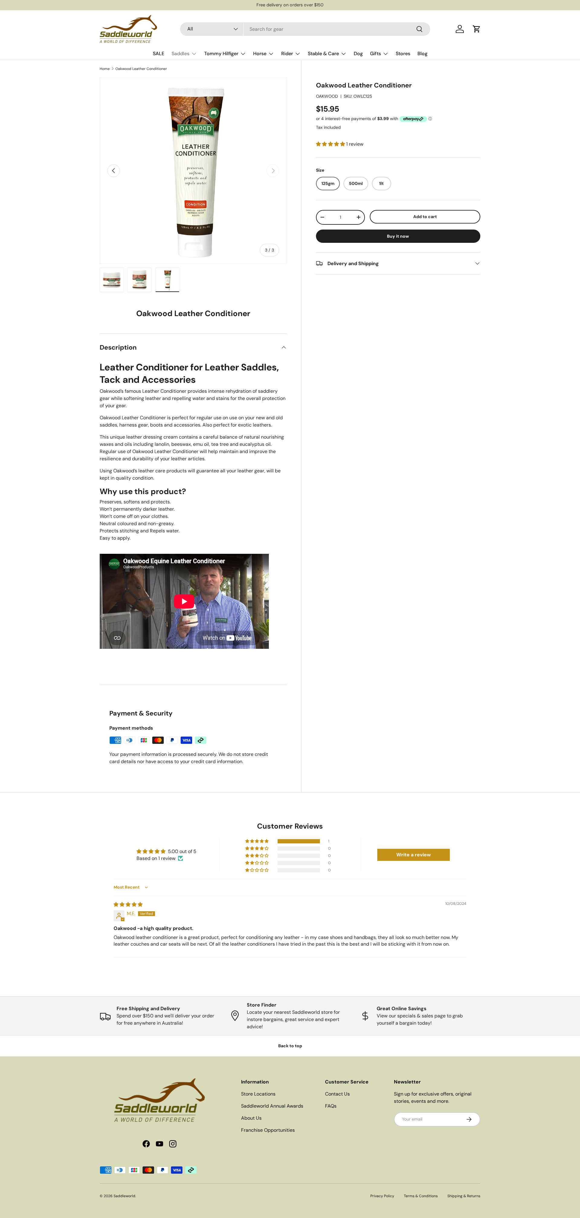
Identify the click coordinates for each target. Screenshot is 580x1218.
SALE (158, 53)
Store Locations (258, 1094)
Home (105, 69)
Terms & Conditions (421, 1196)
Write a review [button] (413, 855)
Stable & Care (323, 53)
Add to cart (425, 216)
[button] (476, 29)
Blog (422, 53)
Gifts (375, 53)
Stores (403, 53)
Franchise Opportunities (268, 1130)
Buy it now (398, 236)
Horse (259, 53)
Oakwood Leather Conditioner (141, 69)
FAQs (331, 1106)
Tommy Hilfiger (221, 53)
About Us (251, 1118)
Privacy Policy (382, 1196)
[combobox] (305, 29)
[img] (128, 904)
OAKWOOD (327, 96)
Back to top (290, 1045)
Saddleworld (124, 1196)
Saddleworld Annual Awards (272, 1106)
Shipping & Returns (463, 1196)
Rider (287, 53)
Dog (358, 53)
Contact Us (337, 1094)
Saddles (180, 53)
